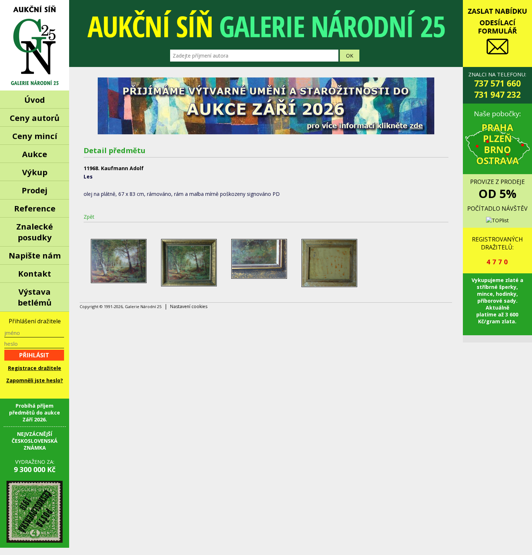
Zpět (89, 216)
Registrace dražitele (34, 368)
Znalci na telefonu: (497, 85)
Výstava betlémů (34, 297)
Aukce (34, 153)
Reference (34, 208)
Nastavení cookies (188, 306)
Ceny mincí (34, 135)
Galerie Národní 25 (34, 45)
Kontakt (34, 273)
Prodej (34, 190)
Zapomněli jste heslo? (34, 380)
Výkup (34, 172)
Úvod (34, 99)
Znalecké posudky (34, 232)
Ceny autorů (34, 117)
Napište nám (35, 255)
